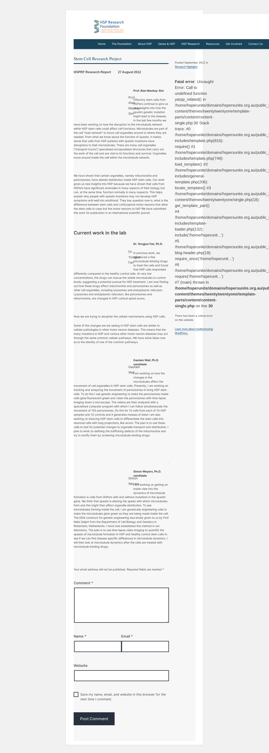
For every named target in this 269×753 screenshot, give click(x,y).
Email (127, 636)
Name (80, 636)
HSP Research (190, 43)
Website (81, 665)
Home (101, 43)
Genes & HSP (166, 43)
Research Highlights (186, 66)
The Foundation (122, 43)
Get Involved (234, 43)
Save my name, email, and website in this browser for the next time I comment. (123, 696)
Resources (212, 43)
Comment (83, 583)
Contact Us (255, 43)
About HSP (145, 43)
